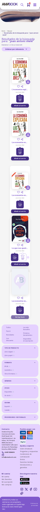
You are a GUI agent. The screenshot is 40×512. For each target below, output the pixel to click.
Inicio (3, 31)
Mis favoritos (7, 479)
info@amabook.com (9, 457)
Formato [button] (8, 363)
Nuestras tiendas (26, 462)
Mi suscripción (7, 482)
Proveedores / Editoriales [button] (15, 417)
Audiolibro (9, 370)
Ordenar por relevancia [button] (14, 49)
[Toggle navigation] (35, 5)
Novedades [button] (10, 335)
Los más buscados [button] (26, 328)
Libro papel (9, 355)
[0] (29, 5)
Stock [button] (7, 388)
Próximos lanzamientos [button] (27, 334)
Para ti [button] (8, 331)
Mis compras (6, 485)
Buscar (10, 31)
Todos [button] (8, 327)
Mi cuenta (5, 477)
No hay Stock (20, 317)
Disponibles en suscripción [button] (28, 340)
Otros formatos (11, 374)
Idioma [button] (7, 403)
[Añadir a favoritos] (18, 86)
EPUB (7, 366)
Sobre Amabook (26, 449)
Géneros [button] (8, 381)
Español (8, 406)
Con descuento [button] (9, 339)
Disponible (9, 392)
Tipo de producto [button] (12, 348)
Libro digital (10, 352)
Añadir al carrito (20, 106)
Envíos (22, 459)
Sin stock (8, 395)
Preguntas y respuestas (29, 451)
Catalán (8, 410)
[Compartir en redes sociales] (22, 86)
